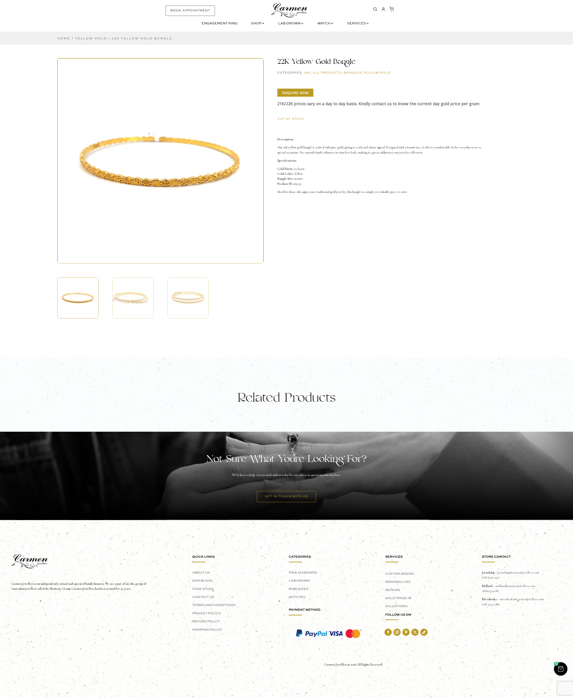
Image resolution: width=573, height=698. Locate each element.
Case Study (203, 589)
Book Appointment (190, 11)
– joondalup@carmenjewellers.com (517, 572)
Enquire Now (295, 92)
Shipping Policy (207, 630)
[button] (160, 152)
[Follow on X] (415, 632)
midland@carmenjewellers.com (515, 586)
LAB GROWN (299, 581)
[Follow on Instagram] (397, 632)
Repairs (392, 590)
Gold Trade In (398, 598)
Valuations (396, 606)
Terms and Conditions (213, 605)
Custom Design (399, 574)
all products (327, 73)
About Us (201, 573)
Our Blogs (202, 581)
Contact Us (203, 597)
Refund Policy (206, 621)
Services (356, 24)
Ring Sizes (298, 589)
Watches (297, 597)
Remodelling (398, 582)
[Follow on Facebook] (388, 632)
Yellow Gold (91, 38)
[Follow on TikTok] (424, 632)
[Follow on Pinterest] (406, 632)
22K (307, 73)
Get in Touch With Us (286, 496)
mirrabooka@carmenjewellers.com (522, 599)
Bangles (353, 73)
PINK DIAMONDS (303, 573)
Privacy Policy (206, 613)
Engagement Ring (219, 24)
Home (63, 38)
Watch (323, 24)
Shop (256, 24)
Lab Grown (289, 24)
